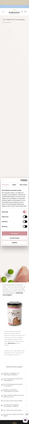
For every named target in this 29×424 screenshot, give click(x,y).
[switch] (25, 216)
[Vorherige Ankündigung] (1, 2)
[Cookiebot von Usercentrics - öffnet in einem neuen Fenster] (20, 180)
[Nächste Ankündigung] (27, 2)
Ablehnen (14, 242)
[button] (3, 11)
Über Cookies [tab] (23, 184)
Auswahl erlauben (14, 238)
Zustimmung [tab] (5, 184)
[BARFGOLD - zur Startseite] (14, 12)
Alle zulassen (14, 233)
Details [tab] (14, 184)
